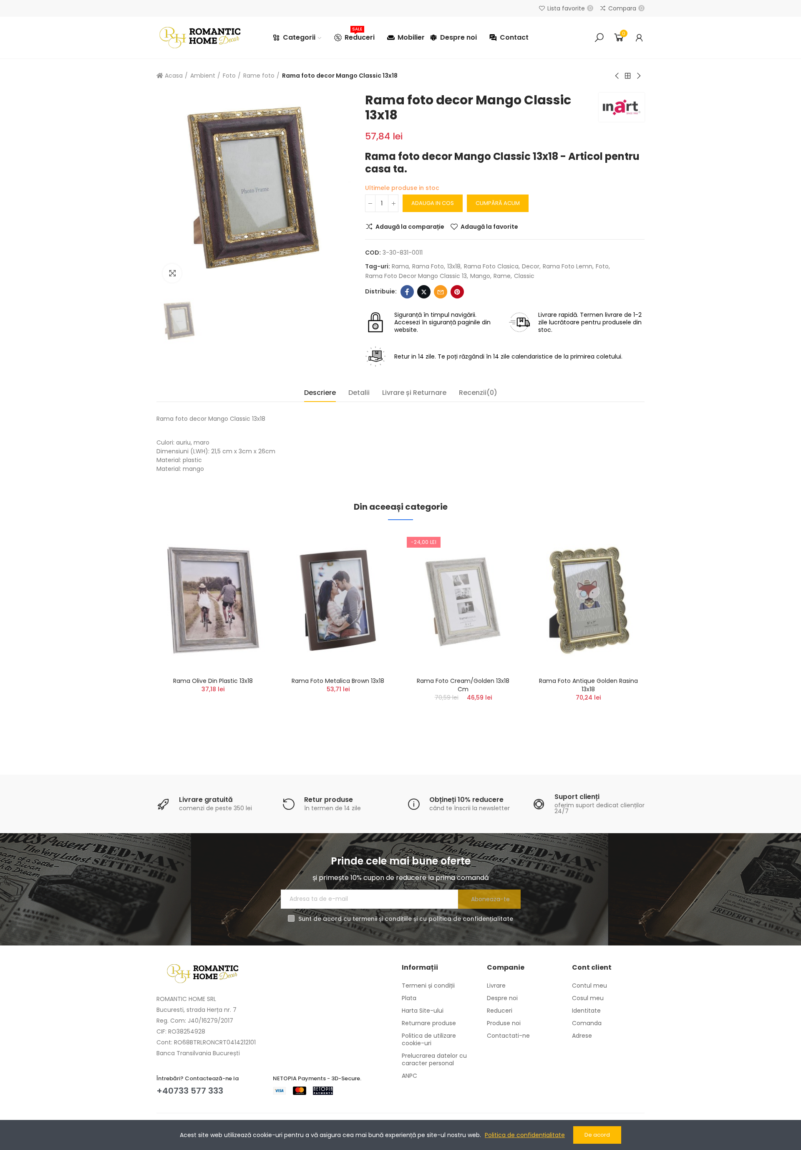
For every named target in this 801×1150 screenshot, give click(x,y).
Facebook (407, 291)
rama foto (428, 266)
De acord (597, 1135)
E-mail (440, 291)
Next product (638, 76)
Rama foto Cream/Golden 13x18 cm (463, 685)
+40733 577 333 (189, 1091)
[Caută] (599, 37)
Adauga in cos (432, 203)
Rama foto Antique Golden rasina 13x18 (588, 685)
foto (602, 266)
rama (400, 266)
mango (480, 276)
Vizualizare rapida (248, 578)
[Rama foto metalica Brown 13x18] (338, 600)
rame (502, 276)
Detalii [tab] (359, 392)
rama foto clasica (491, 266)
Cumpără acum (498, 203)
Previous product (617, 76)
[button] (133, 637)
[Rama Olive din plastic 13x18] (212, 600)
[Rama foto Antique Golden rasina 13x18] (588, 600)
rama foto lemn (567, 266)
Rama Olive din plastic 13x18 (213, 681)
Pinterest (457, 291)
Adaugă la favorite (489, 226)
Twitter (424, 291)
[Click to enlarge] (172, 273)
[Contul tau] (639, 37)
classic (524, 276)
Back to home (628, 76)
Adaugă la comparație (409, 226)
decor (530, 266)
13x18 (454, 266)
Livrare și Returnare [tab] (414, 392)
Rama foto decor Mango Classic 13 (416, 276)
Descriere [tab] (320, 392)
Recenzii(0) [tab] (478, 392)
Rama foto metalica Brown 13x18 (338, 681)
